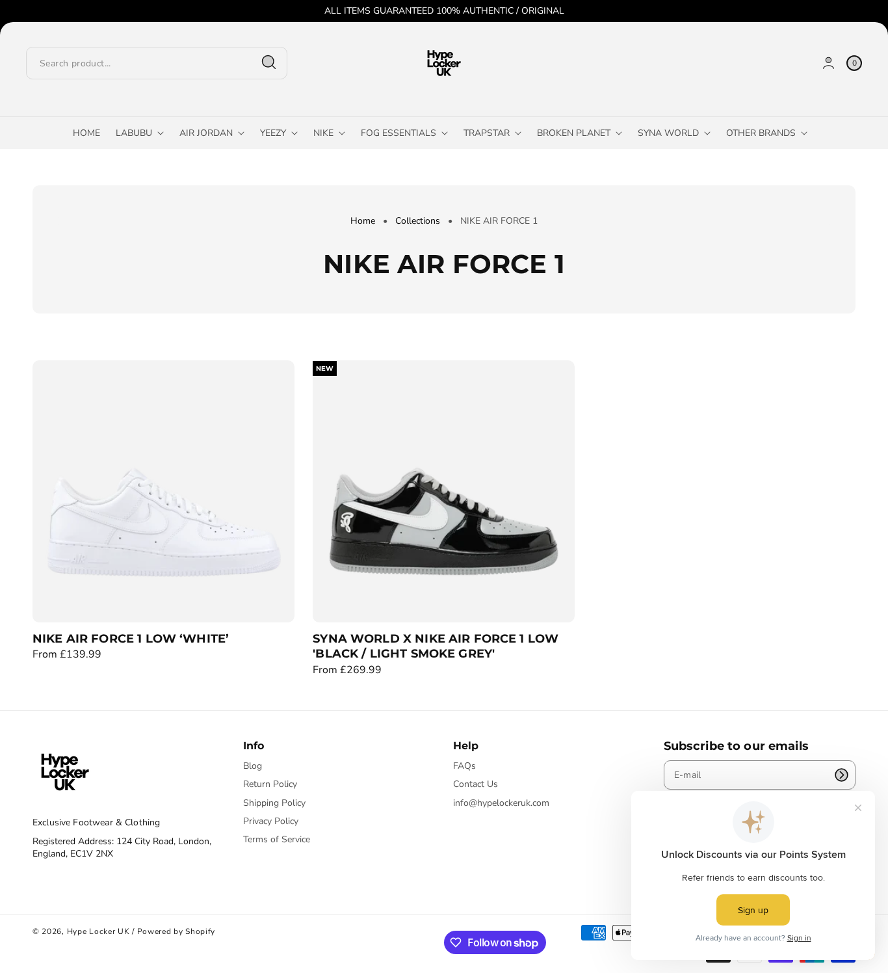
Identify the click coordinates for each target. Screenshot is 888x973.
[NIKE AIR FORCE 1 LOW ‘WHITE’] (163, 491)
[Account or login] (828, 63)
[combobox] (156, 62)
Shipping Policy (274, 803)
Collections (417, 221)
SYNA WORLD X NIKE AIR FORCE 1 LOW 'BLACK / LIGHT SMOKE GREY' (435, 646)
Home (362, 221)
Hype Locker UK (98, 931)
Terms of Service (276, 839)
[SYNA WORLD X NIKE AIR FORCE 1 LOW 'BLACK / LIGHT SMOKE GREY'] (444, 491)
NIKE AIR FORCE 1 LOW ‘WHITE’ (131, 639)
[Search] (269, 62)
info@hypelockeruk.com (501, 803)
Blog (252, 766)
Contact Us (475, 784)
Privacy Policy (270, 821)
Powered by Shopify (176, 931)
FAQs (464, 766)
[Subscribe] (841, 775)
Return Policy (270, 784)
